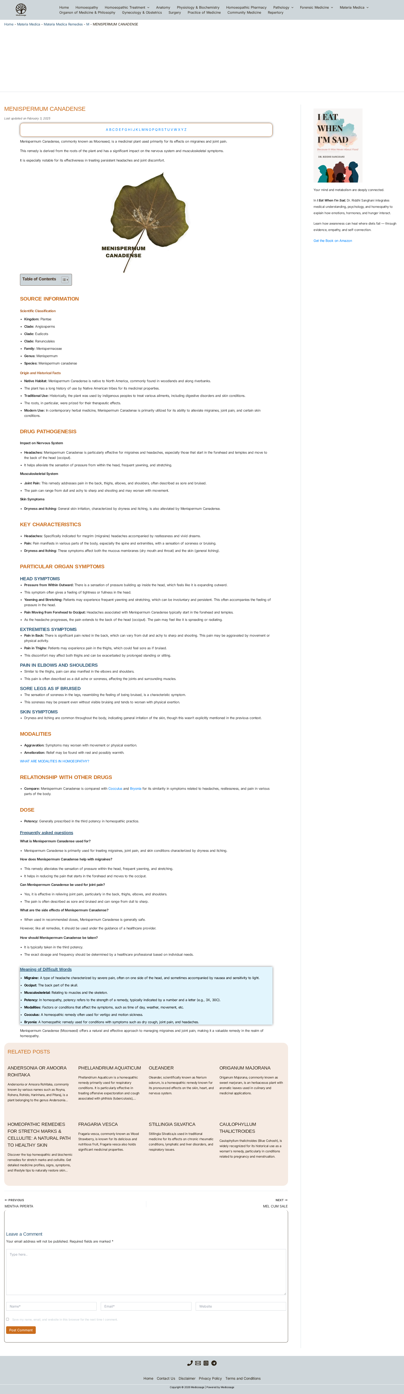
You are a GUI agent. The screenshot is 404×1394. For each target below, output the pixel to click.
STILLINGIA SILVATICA (172, 1124)
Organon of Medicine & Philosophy (87, 12)
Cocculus (115, 788)
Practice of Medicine (204, 12)
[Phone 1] (190, 1363)
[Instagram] (206, 1363)
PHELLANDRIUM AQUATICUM (109, 1068)
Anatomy (163, 7)
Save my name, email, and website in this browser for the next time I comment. (65, 1319)
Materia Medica (352, 7)
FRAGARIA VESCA (98, 1124)
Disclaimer (187, 1378)
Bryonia (135, 788)
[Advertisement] (202, 58)
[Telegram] (214, 1363)
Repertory (275, 12)
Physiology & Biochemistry (198, 7)
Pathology (281, 7)
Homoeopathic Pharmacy (246, 7)
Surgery (175, 12)
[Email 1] (198, 1363)
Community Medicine (244, 12)
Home (64, 7)
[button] (147, 7)
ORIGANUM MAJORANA (245, 1068)
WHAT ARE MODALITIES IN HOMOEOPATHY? (54, 761)
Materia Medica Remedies (63, 24)
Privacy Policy (210, 1378)
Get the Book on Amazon (333, 241)
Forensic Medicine (314, 7)
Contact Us (166, 1378)
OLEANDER (161, 1068)
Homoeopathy (87, 7)
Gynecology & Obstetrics (142, 12)
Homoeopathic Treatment (125, 7)
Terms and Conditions (242, 1378)
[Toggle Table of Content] (63, 279)
